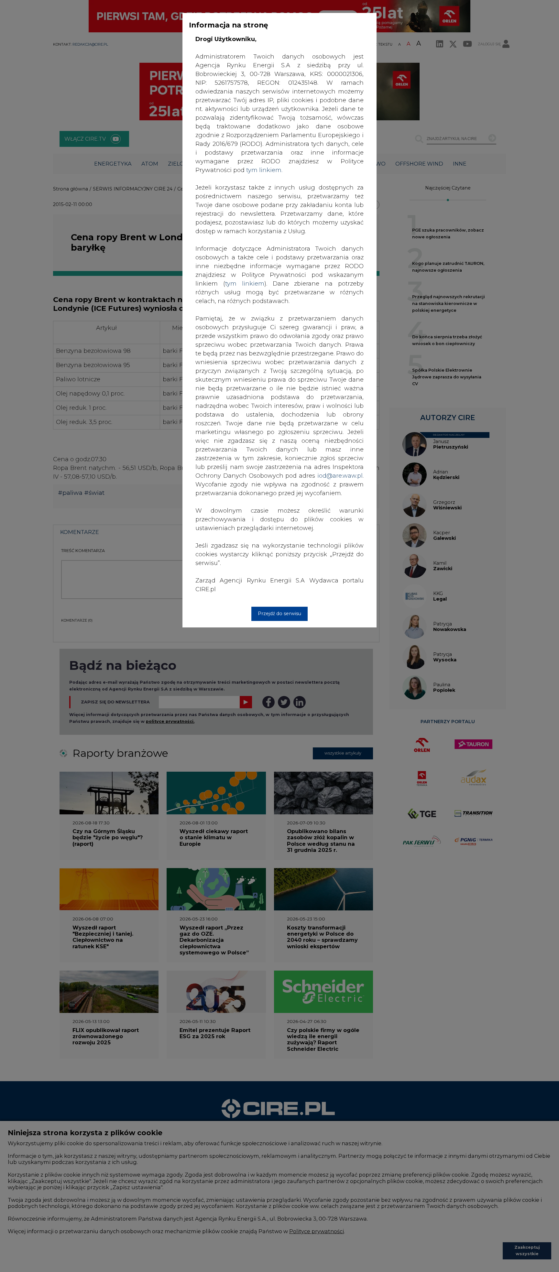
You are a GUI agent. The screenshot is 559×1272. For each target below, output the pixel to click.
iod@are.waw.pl (340, 475)
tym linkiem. (264, 170)
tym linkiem (244, 283)
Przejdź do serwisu (279, 613)
